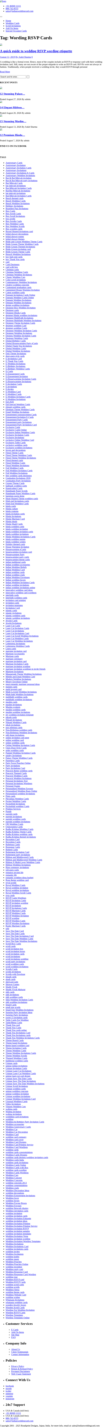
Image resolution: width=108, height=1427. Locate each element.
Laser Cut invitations (15, 631)
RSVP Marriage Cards (16, 910)
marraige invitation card (16, 651)
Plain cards (10, 796)
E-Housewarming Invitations (18, 381)
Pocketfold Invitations (15, 804)
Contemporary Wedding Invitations (21, 282)
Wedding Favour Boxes (16, 1203)
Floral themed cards (14, 460)
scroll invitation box (14, 949)
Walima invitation (13, 1111)
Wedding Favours (13, 1206)
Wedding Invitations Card (17, 1246)
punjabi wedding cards (16, 819)
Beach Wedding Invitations (18, 203)
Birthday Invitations (14, 206)
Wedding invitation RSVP (17, 1228)
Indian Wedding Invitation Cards (20, 582)
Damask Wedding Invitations (18, 300)
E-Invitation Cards (14, 384)
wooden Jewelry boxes (16, 1305)
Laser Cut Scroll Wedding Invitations (22, 636)
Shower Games (12, 984)
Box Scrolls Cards (14, 221)
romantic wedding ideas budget (19, 877)
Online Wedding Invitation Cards (20, 745)
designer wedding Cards (16, 328)
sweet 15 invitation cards (17, 1017)
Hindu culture (12, 509)
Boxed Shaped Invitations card (19, 231)
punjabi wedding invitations (18, 821)
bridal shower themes (15, 239)
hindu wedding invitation (17, 529)
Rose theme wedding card (17, 880)
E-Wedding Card (13, 391)
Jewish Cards (11, 620)
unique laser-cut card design (18, 1076)
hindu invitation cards (15, 514)
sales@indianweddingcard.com (19, 11)
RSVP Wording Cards (15, 921)
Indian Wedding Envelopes (18, 577)
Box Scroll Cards (13, 213)
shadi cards (10, 979)
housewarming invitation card (19, 552)
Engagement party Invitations (19, 422)
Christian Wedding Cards (17, 272)
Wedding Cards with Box (17, 1167)
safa (7, 928)
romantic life (11, 875)
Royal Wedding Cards (15, 885)
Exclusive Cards (13, 427)
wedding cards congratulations (19, 1152)
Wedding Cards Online (16, 1165)
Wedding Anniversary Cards (18, 1127)
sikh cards (10, 992)
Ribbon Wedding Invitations (18, 865)
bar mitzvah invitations (16, 185)
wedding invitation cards (16, 1216)
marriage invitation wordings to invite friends (25, 669)
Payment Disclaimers (20, 1371)
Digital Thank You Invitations (19, 346)
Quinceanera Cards (14, 827)
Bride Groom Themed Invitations (20, 246)
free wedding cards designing (19, 475)
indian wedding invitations (17, 585)
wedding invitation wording (18, 1239)
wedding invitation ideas (16, 1221)
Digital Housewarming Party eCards (22, 343)
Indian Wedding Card (15, 570)
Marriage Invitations (14, 671)
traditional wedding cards (17, 1061)
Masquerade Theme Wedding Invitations (24, 674)
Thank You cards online (16, 1030)
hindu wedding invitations (17, 534)
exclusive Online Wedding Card (20, 440)
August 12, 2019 (7, 57)
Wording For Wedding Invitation (20, 1310)
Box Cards (10, 211)
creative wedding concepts (17, 285)
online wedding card (15, 740)
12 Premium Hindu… (12, 135)
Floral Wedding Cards (15, 463)
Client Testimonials (19, 1352)
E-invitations (11, 386)
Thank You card (13, 1025)
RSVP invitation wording (17, 903)
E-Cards (9, 371)
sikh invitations (12, 994)
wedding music (12, 1259)
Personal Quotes (13, 786)
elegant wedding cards (15, 407)
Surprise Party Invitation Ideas (19, 1012)
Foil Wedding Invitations (17, 473)
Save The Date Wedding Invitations (21, 941)
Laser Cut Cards (13, 626)
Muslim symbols (13, 707)
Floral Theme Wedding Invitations (21, 458)
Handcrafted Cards (14, 488)
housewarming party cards (17, 557)
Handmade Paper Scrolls (17, 491)
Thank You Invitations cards (18, 1035)
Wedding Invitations (14, 1244)
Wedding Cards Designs (16, 1155)
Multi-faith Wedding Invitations (19, 694)
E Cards (14, 1329)
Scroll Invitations (13, 26)
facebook (10, 1386)
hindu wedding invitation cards (19, 531)
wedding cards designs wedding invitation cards (27, 1157)
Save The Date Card (15, 931)
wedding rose (12, 1277)
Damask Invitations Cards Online (20, 295)
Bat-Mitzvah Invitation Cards (19, 196)
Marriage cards (12, 656)
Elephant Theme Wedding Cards (20, 409)
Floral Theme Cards (14, 453)
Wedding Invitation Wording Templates (23, 1241)
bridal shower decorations (17, 234)
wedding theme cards (15, 1292)
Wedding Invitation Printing (18, 1223)
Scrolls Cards (11, 969)
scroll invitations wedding (17, 959)
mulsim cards (11, 687)
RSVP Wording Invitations (17, 923)
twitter (8, 1391)
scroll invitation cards (15, 954)
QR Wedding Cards (14, 824)
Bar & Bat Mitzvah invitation (19, 178)
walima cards (11, 1109)
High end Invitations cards (17, 501)
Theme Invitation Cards (16, 1048)
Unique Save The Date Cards (19, 1078)
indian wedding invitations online (20, 587)
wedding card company (16, 1137)
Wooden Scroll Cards (15, 1307)
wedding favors (12, 1200)
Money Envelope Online (17, 681)
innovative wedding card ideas (19, 590)
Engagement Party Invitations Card (21, 425)
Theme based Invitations (16, 1043)
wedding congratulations (16, 1185)
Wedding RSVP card (15, 1279)
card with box (12, 267)
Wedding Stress (12, 1289)
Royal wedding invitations (17, 890)
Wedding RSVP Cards (16, 1282)
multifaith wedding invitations (19, 699)
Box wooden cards (14, 229)
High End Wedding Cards (17, 503)
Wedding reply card (14, 1269)
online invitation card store (17, 737)
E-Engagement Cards (15, 374)
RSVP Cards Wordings (16, 898)
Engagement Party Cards (17, 419)
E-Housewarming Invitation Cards (21, 379)
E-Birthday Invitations (15, 366)
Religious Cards (13, 844)
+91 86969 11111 (13, 6)
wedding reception (14, 1267)
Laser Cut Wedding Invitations (19, 641)
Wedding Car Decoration (17, 1132)
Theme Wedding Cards (16, 1050)
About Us (15, 1349)
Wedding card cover (14, 1139)
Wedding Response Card (17, 1272)
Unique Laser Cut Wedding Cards (21, 1073)
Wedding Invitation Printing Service (21, 1226)
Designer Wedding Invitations (19, 333)
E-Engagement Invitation (17, 376)
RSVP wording (12, 918)
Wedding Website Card (16, 1295)
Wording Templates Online (18, 1317)
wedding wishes (13, 1297)
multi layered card (14, 689)
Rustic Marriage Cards (16, 926)
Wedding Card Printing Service (19, 1144)
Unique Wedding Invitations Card (21, 1099)
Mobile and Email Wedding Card (20, 676)
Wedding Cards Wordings (17, 1172)
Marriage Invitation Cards (17, 664)
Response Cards (13, 847)
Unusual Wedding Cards (16, 1101)
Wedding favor (12, 1198)
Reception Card (13, 839)
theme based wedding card (17, 1045)
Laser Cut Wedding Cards (17, 638)
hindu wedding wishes (16, 542)
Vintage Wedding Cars (16, 1106)
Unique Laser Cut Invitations (18, 1071)
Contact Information (20, 1354)
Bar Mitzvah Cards (14, 183)
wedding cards (12, 1150)
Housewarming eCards (16, 549)
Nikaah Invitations (14, 720)
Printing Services (13, 809)
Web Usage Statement (21, 1374)
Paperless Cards (13, 760)
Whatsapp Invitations (15, 1300)
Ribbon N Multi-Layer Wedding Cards (23, 862)
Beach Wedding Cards (16, 201)
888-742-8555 (12, 8)
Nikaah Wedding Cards (16, 722)
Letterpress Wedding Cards (18, 646)
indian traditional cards (16, 562)
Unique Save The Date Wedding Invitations (25, 1083)
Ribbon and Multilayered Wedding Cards (24, 860)
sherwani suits (12, 982)
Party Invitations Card (15, 768)
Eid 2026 (10, 402)
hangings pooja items (15, 496)
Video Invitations (13, 1104)
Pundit (8, 811)
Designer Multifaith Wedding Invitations (23, 320)
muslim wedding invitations (18, 712)
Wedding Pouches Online (17, 1264)
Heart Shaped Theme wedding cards (22, 498)
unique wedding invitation (17, 1094)
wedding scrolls (13, 1287)
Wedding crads (12, 1188)
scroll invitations (13, 956)
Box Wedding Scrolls (15, 226)
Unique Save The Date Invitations (21, 1081)
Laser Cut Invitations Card (17, 633)
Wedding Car (11, 1129)
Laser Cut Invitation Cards (17, 628)
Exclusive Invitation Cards (17, 435)
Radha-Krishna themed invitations (21, 837)
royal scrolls (11, 882)
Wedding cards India (15, 1160)
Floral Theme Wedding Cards (19, 455)
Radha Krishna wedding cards (19, 834)
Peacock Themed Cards (16, 773)
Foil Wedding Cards (14, 468)
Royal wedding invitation (17, 888)
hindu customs (12, 511)
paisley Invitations (14, 755)
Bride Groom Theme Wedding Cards (22, 244)
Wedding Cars (12, 1175)
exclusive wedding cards (16, 445)
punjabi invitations (14, 816)
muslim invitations (14, 704)
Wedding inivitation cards (17, 1211)
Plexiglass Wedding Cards (17, 799)
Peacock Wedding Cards (16, 776)
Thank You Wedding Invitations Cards (23, 1038)
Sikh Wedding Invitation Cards (19, 999)
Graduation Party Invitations (18, 481)
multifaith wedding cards (17, 697)
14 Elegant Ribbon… (12, 107)
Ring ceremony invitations (17, 867)
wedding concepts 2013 (16, 1183)
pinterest (9, 1393)
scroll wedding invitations (17, 966)
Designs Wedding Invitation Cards (21, 336)
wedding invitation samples (18, 1231)
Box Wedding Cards (15, 224)
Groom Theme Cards (15, 483)
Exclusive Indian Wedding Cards (20, 432)
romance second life (14, 872)
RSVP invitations (13, 905)
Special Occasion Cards (16, 31)
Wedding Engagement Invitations (20, 1195)
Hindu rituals (11, 521)
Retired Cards (12, 849)
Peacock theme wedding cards (19, 771)
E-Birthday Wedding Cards (18, 369)
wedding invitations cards (17, 1249)
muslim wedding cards (16, 709)
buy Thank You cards (15, 259)
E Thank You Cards (14, 361)
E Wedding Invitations (15, 364)
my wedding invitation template (20, 715)
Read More (5, 72)
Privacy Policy (17, 1366)
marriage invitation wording (18, 666)
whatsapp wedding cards (17, 1302)
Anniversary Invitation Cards (18, 168)
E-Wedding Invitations (16, 399)
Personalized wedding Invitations (20, 793)
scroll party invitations (15, 961)
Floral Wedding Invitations (17, 465)
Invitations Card (13, 608)
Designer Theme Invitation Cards (20, 323)
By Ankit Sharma (23, 57)
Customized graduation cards (18, 287)
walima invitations (14, 1114)
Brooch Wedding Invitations (18, 254)
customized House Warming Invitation (23, 290)
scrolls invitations (13, 972)
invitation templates (14, 605)
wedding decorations (15, 1193)
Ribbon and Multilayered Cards (20, 857)
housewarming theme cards (18, 559)
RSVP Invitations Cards (16, 908)
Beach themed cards (14, 198)
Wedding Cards (12, 23)
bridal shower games (15, 236)
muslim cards (11, 702)
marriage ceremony (14, 659)
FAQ (13, 1337)
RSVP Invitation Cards (16, 900)
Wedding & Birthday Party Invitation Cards (25, 1122)
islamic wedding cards (15, 615)
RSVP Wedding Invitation (17, 916)
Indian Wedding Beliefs (16, 567)
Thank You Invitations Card (18, 1033)
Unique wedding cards (16, 1089)
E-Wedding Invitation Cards (18, 397)
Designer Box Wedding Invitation (21, 308)
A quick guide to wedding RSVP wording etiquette (36, 51)
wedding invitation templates (18, 1234)
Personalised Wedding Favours (19, 788)
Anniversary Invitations (16, 170)
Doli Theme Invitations (16, 353)
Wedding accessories (15, 1124)
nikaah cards (11, 717)
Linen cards (11, 648)
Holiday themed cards (15, 544)
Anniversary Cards (14, 163)
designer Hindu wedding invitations (21, 315)
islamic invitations (14, 613)
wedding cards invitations (17, 1162)
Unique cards (11, 1063)
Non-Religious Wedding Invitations (21, 732)
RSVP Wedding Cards (16, 913)
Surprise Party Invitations (17, 1015)
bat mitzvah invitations (16, 193)
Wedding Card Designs (16, 1142)
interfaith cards (12, 595)
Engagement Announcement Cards (21, 414)
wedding (9, 1119)
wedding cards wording (16, 1170)
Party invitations (13, 765)
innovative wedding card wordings (21, 592)
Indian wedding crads (15, 575)
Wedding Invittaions (14, 1254)
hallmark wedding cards (16, 486)
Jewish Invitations (14, 623)
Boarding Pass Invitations (17, 208)
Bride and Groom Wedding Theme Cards (24, 241)
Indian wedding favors (16, 580)
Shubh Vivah (11, 987)
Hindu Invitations (13, 516)
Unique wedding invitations (18, 1096)
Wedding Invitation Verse (17, 1236)
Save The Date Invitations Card (20, 936)
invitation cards (12, 603)
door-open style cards (15, 356)
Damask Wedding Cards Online (20, 297)
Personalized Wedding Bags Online (21, 791)
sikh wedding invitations (16, 1002)
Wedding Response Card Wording (21, 1274)
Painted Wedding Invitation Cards (21, 753)
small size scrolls (13, 1007)
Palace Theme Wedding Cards (19, 758)
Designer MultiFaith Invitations (19, 318)
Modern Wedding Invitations (18, 679)
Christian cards (12, 269)
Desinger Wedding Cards (17, 338)
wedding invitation (14, 1213)
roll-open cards (12, 870)
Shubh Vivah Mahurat (15, 989)
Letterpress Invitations (15, 643)
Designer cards (12, 310)
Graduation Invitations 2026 (18, 478)
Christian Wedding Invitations (19, 274)
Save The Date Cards (15, 933)
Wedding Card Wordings (17, 1147)
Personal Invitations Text (17, 781)
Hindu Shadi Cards (14, 524)
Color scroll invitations (16, 280)
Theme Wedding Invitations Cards (21, 1053)
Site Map (15, 1335)
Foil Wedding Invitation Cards (19, 470)
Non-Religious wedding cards (19, 730)
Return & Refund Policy (22, 1369)
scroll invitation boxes (15, 951)
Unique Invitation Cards (16, 1068)
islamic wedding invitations (18, 618)
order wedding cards (15, 750)
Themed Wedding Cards (16, 1058)
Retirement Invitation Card (17, 852)
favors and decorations (16, 450)
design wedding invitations (17, 305)
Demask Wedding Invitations (18, 302)
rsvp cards (10, 895)
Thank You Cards (13, 1027)
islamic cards (11, 610)
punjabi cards (11, 814)
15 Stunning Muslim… (13, 121)
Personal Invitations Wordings (19, 783)
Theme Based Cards (15, 1040)
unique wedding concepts (17, 1091)
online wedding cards (15, 743)
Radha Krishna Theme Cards (19, 832)
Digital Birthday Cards (16, 341)
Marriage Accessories (15, 654)
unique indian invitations (16, 1066)
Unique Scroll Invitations (17, 1086)
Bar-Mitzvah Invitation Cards (19, 188)
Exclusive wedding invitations (19, 447)
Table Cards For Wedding (17, 1020)
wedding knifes (12, 1256)
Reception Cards (13, 842)
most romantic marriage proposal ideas (23, 684)
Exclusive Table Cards (16, 442)
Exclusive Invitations (15, 437)
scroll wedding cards (15, 964)
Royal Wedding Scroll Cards (18, 893)
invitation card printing (16, 600)
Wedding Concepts (14, 1180)
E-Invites (10, 389)
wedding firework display (17, 1208)
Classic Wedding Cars (15, 277)
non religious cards (14, 727)
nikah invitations (13, 725)
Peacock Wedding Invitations (19, 778)
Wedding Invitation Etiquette (18, 1218)
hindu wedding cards (15, 526)
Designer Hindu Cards (16, 313)
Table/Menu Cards (14, 1022)
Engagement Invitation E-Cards (20, 417)
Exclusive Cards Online (16, 430)
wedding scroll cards (15, 1284)
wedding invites (13, 1251)
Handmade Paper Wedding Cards (20, 493)
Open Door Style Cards (16, 748)
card (7, 262)
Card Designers (12, 264)
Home (8, 21)
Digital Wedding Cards (16, 348)
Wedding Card (12, 1134)
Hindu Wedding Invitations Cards (20, 536)
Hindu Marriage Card (15, 519)
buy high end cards (14, 257)
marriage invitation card (16, 661)
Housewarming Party (15, 554)
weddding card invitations (17, 1117)
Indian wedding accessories (18, 564)
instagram (10, 1398)
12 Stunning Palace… (12, 93)
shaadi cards (11, 977)
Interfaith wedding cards (16, 598)
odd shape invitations (15, 735)
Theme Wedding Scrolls (16, 1055)
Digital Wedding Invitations (18, 351)
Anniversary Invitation (16, 165)
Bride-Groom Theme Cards (18, 252)
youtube (9, 1396)
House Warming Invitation (17, 547)
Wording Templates (14, 1315)
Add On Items (12, 28)
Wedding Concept (14, 1178)
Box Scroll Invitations (15, 216)
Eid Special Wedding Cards (18, 404)
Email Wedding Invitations (17, 412)
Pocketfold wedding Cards (17, 806)
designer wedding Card (16, 325)
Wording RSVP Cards (15, 1312)
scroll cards (11, 946)
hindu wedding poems (15, 539)
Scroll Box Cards (13, 944)
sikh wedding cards (14, 997)
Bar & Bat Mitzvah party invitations (21, 180)
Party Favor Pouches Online (18, 763)
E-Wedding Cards (14, 394)
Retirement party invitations (18, 854)
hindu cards (11, 506)
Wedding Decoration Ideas (17, 1190)
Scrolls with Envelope (15, 974)
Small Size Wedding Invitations (19, 1010)
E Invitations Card (14, 358)
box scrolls (10, 219)
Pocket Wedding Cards (16, 801)
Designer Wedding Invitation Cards (21, 330)
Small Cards (11, 1005)
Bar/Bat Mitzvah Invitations (18, 191)
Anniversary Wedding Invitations (20, 175)
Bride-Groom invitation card (18, 249)
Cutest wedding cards (15, 292)
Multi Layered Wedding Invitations (21, 692)
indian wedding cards (15, 572)
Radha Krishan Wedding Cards (19, 829)
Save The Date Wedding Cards (19, 938)
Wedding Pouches (14, 1262)
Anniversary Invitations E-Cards (20, 173)
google (9, 1388)
